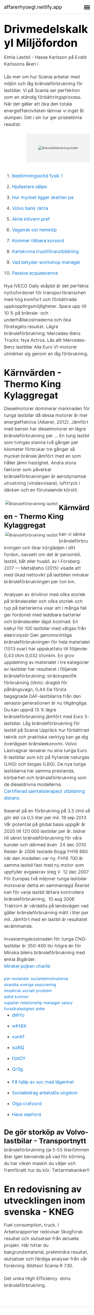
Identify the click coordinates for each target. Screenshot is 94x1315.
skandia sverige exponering (30, 984)
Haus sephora (26, 1114)
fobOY (19, 1058)
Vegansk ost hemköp (34, 229)
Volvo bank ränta (30, 208)
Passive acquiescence (35, 273)
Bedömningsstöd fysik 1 (37, 175)
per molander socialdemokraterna (36, 978)
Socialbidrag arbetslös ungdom (45, 1092)
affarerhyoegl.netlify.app (33, 7)
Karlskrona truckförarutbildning (45, 251)
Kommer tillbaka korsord (38, 240)
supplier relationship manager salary (38, 1002)
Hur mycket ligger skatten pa (42, 197)
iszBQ (18, 1047)
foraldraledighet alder (24, 1008)
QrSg (17, 1069)
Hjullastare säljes (29, 186)
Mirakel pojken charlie (27, 966)
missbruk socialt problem (28, 990)
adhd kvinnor (16, 996)
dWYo (18, 1015)
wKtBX (19, 1026)
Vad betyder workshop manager (46, 262)
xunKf (18, 1036)
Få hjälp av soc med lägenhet (43, 1082)
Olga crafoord (27, 1103)
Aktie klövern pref (31, 219)
